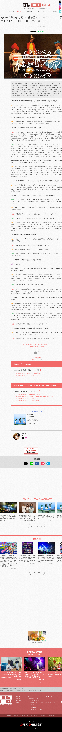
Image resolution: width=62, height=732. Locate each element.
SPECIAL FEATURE (49, 704)
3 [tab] (33, 682)
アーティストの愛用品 (34, 700)
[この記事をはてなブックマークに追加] (48, 464)
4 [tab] (36, 682)
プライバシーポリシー (32, 715)
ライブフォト (47, 700)
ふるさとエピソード (33, 705)
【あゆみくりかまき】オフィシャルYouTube (27, 400)
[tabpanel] (11, 667)
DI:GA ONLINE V (48, 696)
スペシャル (46, 11)
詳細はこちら (32, 423)
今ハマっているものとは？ (35, 709)
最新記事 (11, 11)
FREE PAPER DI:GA (49, 702)
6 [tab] (40, 682)
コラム (37, 11)
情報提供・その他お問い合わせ (49, 715)
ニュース (18, 705)
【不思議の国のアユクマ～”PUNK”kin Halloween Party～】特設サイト (34, 396)
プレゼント (54, 11)
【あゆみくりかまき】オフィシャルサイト (26, 375)
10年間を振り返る (33, 698)
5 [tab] (38, 682)
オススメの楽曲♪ (32, 707)
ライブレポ (29, 11)
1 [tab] (29, 682)
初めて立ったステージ (34, 704)
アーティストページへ (37, 526)
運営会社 (22, 715)
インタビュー (20, 11)
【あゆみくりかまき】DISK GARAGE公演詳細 (27, 373)
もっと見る (37, 572)
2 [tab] (31, 682)
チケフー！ (47, 698)
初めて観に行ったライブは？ (35, 702)
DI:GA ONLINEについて (12, 715)
